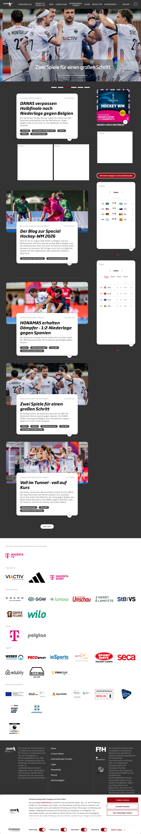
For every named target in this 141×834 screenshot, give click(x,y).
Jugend (87, 4)
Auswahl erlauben (123, 806)
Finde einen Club (25, 4)
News (51, 4)
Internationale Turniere (75, 4)
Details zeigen (116, 830)
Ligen (53, 764)
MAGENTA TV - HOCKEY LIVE (40, 4)
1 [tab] (52, 88)
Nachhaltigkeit (57, 780)
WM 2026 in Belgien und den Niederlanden (70, 75)
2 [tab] (59, 88)
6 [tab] (85, 88)
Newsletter (97, 4)
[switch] (64, 829)
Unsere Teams (61, 4)
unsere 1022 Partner (43, 803)
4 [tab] (72, 88)
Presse (54, 774)
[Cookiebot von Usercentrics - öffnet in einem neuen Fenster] (14, 829)
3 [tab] (65, 88)
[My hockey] (136, 4)
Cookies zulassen (122, 800)
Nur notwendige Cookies (122, 813)
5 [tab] (79, 88)
